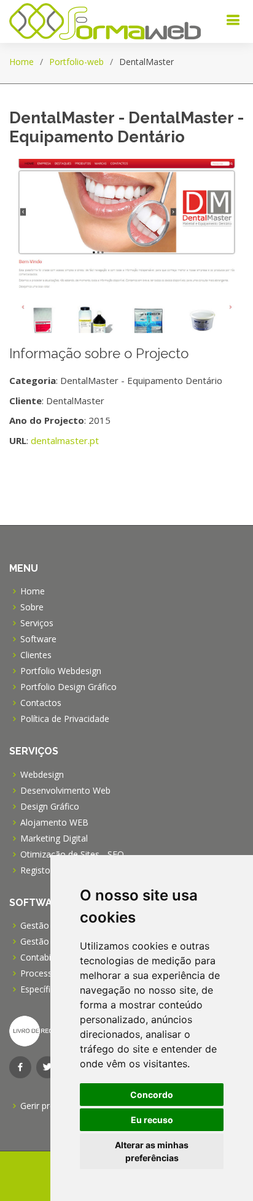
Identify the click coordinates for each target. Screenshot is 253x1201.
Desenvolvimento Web (65, 790)
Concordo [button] (151, 1094)
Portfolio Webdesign (60, 671)
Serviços (36, 623)
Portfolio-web (76, 61)
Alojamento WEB (54, 822)
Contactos (40, 703)
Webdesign (42, 774)
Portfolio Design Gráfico (68, 687)
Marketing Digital (54, 838)
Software (38, 639)
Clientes (36, 655)
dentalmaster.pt (65, 440)
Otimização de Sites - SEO (72, 854)
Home (21, 61)
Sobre (32, 607)
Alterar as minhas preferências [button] (152, 1151)
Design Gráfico (49, 806)
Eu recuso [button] (152, 1120)
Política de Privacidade (64, 719)
